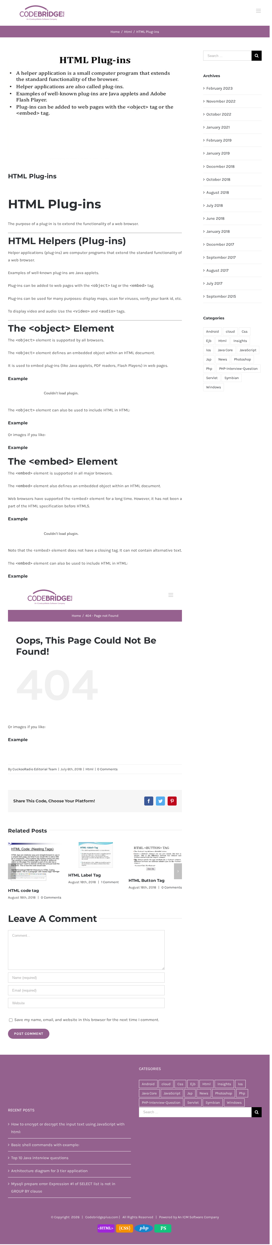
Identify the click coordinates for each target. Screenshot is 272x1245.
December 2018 (220, 166)
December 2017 (220, 244)
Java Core (225, 350)
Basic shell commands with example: (45, 1144)
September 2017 (221, 257)
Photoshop (242, 359)
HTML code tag (23, 890)
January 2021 (218, 127)
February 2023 (219, 88)
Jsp (208, 359)
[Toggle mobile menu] (259, 11)
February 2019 (219, 140)
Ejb (208, 341)
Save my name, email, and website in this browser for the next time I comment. (86, 1019)
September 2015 (221, 296)
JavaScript (248, 350)
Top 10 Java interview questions (40, 1157)
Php (209, 369)
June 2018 (215, 218)
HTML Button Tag (147, 880)
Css (245, 331)
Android (212, 331)
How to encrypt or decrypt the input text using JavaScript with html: (68, 1128)
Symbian (231, 378)
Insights (240, 341)
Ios (208, 350)
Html (90, 769)
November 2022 (221, 101)
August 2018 (217, 192)
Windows (213, 387)
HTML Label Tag (84, 875)
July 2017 (214, 283)
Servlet (212, 378)
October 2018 (218, 179)
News (222, 359)
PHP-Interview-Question (238, 369)
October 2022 (218, 114)
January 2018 (218, 231)
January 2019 (218, 153)
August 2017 (217, 270)
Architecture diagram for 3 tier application (49, 1170)
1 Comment (110, 882)
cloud (230, 331)
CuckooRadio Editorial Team (34, 769)
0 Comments (107, 769)
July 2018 (214, 205)
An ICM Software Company (198, 1217)
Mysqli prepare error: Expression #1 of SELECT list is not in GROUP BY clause (63, 1187)
